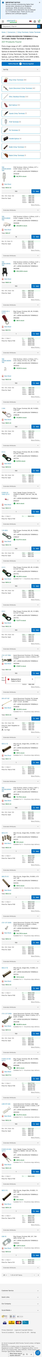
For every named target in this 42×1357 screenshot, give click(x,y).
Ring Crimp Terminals (16, 80)
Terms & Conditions (8, 1332)
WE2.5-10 (5, 968)
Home (4, 32)
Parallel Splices (14, 138)
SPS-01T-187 (5, 698)
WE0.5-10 (5, 744)
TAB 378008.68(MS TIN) (6, 168)
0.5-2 (3, 611)
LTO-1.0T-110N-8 (6, 656)
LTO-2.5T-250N (7, 1013)
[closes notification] (39, 2)
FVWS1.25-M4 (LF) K (6, 1059)
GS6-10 (4, 1236)
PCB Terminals (14, 122)
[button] (3, 21)
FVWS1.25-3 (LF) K (5, 312)
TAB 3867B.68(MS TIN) (6, 218)
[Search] (38, 26)
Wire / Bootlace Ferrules (17, 96)
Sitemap (33, 1332)
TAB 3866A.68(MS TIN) (6, 263)
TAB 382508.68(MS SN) (6, 789)
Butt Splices (13, 105)
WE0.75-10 (5, 876)
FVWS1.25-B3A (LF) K (6, 1150)
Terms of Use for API (22, 1332)
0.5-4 (3, 452)
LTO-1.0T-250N (6, 922)
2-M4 (3, 408)
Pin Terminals (13, 130)
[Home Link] (16, 21)
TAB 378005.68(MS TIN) (6, 360)
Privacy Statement (7, 1330)
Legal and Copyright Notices (24, 1330)
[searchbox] (19, 26)
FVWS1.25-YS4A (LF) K (5, 493)
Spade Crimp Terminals (17, 113)
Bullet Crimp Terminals (16, 147)
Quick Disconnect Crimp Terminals (20, 88)
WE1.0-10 (4, 833)
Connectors (11, 32)
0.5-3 (3, 567)
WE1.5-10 (4, 1190)
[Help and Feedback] (37, 1352)
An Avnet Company (8, 1343)
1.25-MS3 (5, 530)
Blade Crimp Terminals (16, 155)
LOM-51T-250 (6, 1104)
